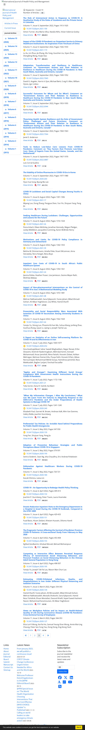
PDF (42, 35)
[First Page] (25, 635)
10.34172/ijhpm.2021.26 (36, 224)
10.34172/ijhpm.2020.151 (36, 517)
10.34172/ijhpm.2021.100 (36, 28)
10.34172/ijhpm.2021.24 (36, 272)
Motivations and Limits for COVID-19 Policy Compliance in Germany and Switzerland (52, 240)
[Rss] (60, 687)
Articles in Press (11, 23)
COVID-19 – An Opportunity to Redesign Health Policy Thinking (50, 487)
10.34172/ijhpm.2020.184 (36, 475)
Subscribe (63, 671)
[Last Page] (48, 635)
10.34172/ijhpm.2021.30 (36, 248)
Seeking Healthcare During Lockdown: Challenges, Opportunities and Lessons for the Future (52, 216)
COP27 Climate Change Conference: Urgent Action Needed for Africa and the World (25, 664)
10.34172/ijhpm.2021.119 (36, 50)
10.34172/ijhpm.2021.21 (36, 383)
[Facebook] (60, 678)
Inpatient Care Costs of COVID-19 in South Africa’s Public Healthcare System (52, 264)
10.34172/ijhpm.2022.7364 (37, 134)
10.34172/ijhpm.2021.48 (36, 296)
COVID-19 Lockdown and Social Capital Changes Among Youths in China (52, 192)
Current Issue (10, 28)
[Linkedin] (71, 678)
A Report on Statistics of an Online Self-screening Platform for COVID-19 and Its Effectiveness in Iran (52, 338)
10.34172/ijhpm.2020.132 (36, 494)
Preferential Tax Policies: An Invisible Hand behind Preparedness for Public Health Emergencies (52, 424)
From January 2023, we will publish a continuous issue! (25, 651)
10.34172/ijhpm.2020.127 (36, 621)
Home (6, 648)
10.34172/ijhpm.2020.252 (36, 346)
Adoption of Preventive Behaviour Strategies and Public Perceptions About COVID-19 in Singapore (52, 446)
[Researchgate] (64, 682)
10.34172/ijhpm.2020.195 (36, 566)
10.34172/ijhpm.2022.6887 (37, 159)
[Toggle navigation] (42, 4)
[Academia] (59, 682)
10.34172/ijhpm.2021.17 (36, 200)
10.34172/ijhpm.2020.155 (36, 541)
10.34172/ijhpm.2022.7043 (37, 78)
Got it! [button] (79, 727)
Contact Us (8, 667)
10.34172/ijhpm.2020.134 (36, 590)
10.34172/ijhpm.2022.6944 (37, 106)
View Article (28, 35)
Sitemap (7, 670)
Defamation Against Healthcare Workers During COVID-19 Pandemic (52, 467)
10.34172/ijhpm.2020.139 (36, 432)
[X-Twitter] (65, 678)
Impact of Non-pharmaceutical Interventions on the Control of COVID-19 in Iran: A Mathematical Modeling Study (52, 288)
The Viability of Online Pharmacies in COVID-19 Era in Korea (49, 172)
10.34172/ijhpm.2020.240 (36, 408)
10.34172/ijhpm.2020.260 (36, 179)
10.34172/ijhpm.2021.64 (36, 322)
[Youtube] (70, 682)
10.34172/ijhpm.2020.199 (36, 453)
